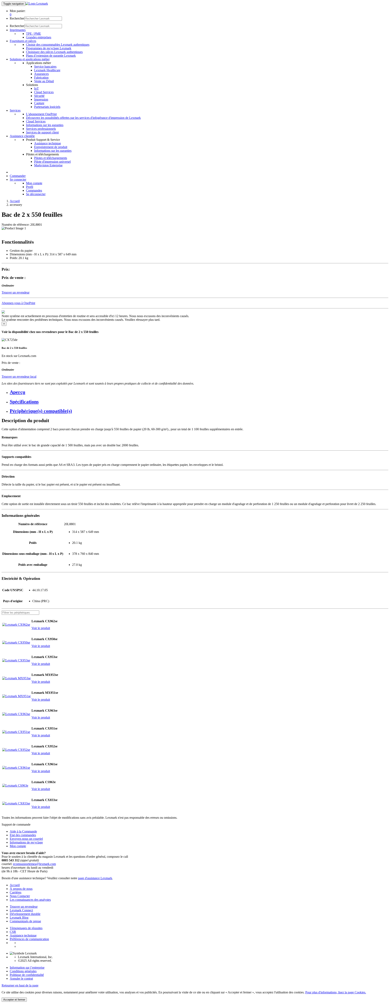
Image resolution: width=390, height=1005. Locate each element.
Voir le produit (40, 628)
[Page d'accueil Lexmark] (36, 3)
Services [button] (15, 110)
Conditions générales (23, 971)
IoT (36, 88)
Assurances (41, 74)
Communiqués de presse (25, 921)
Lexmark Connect (21, 910)
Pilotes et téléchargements (50, 158)
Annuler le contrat (21, 978)
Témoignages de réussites (26, 928)
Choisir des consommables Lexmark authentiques (57, 44)
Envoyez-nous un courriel (26, 838)
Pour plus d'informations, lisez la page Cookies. (335, 992)
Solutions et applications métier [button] (30, 59)
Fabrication (41, 77)
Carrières (15, 892)
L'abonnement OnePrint (41, 114)
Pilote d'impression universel (52, 161)
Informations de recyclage (26, 842)
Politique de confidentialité (27, 975)
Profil (29, 187)
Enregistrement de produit (50, 147)
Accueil (15, 201)
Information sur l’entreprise (27, 967)
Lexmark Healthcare (47, 70)
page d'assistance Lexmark (95, 878)
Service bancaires (45, 66)
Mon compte (34, 183)
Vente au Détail (44, 81)
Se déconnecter (36, 194)
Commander (18, 176)
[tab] (199, 392)
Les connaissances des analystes (30, 899)
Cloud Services (44, 92)
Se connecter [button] (18, 179)
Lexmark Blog (19, 917)
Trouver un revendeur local (19, 376)
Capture (39, 103)
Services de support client (42, 132)
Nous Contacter (20, 896)
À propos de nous (21, 888)
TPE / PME (33, 33)
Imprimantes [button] (18, 30)
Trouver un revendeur (24, 906)
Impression (41, 99)
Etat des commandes (23, 835)
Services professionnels (41, 128)
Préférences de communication (29, 939)
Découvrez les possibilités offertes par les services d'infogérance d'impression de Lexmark (83, 117)
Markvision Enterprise (48, 165)
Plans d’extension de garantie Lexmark (51, 55)
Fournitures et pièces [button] (23, 41)
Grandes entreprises (38, 37)
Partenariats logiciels (47, 106)
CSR (13, 931)
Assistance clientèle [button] (22, 136)
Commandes (34, 190)
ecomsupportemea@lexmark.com (34, 864)
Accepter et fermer (14, 999)
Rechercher (17, 18)
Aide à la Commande (23, 831)
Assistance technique (47, 143)
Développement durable (25, 914)
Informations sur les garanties (44, 125)
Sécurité (39, 96)
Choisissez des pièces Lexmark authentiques (54, 52)
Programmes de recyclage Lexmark (48, 48)
